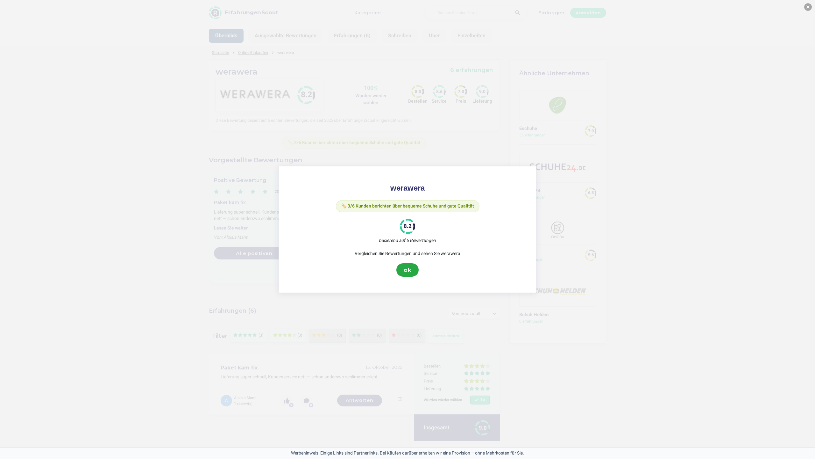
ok (407, 270)
